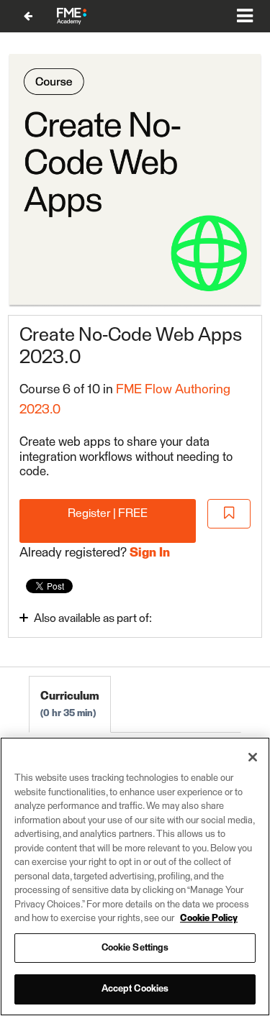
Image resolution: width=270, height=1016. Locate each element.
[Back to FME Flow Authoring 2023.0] (28, 16)
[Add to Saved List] (229, 513)
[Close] (253, 757)
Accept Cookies (135, 989)
